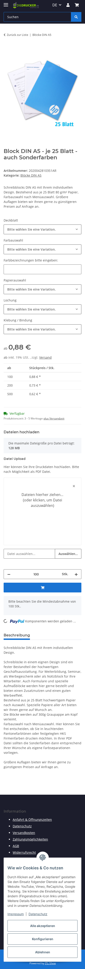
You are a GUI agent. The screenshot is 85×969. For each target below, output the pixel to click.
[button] (68, 5)
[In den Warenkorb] (7, 49)
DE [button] (54, 4)
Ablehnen (42, 952)
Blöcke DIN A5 (30, 175)
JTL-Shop (50, 963)
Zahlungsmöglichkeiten (30, 839)
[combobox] (42, 229)
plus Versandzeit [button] (54, 418)
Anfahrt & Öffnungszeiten (32, 819)
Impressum (15, 914)
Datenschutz (38, 914)
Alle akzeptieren (42, 926)
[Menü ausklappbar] (6, 3)
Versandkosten (24, 833)
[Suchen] (76, 17)
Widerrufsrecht (24, 852)
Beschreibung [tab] (17, 635)
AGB (16, 846)
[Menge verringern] (9, 574)
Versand (45, 357)
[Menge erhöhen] (76, 574)
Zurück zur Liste (17, 35)
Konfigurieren (42, 939)
